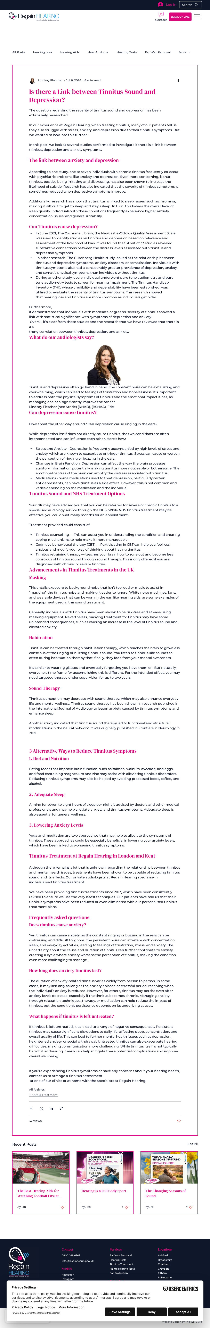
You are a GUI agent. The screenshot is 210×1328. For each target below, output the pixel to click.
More (182, 52)
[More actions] (178, 80)
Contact (67, 1249)
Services (116, 1249)
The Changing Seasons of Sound (166, 1193)
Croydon (163, 1268)
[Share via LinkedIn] (51, 1108)
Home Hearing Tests (122, 1268)
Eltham (162, 1273)
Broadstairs (165, 1259)
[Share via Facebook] (31, 1108)
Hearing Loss (42, 52)
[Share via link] (61, 1108)
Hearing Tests (127, 52)
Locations (165, 1249)
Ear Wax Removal (158, 52)
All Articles (37, 1089)
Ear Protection (119, 1273)
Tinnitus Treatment (43, 1095)
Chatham (164, 1264)
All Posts (18, 52)
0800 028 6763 (71, 1255)
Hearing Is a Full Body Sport (104, 1190)
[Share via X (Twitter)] (41, 1108)
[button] (161, 17)
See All (193, 1144)
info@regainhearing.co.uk (78, 1260)
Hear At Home (98, 52)
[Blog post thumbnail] (105, 1168)
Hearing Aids (69, 52)
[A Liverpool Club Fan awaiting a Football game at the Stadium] (41, 1168)
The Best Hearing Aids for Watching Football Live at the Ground (38, 1193)
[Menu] (197, 17)
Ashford (163, 1255)
